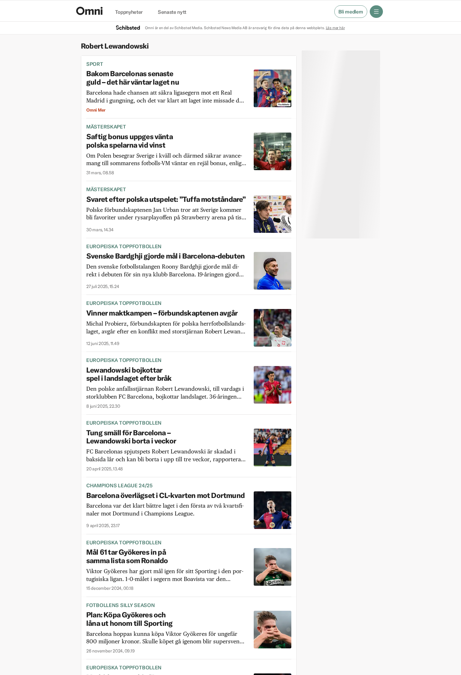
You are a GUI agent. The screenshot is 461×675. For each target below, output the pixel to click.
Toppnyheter (129, 12)
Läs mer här (335, 27)
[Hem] (89, 11)
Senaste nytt (172, 12)
